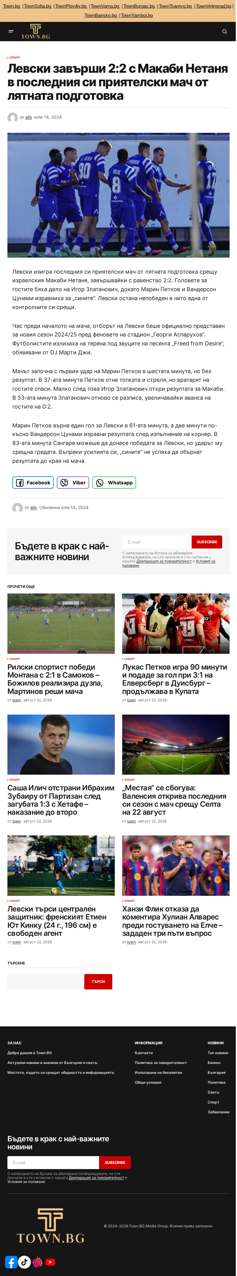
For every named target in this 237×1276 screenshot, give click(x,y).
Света (213, 1092)
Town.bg (12, 6)
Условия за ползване (26, 1181)
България (217, 1072)
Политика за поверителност (161, 1062)
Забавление (219, 1112)
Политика (217, 1082)
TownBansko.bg (101, 15)
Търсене (16, 963)
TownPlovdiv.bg (71, 6)
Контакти (144, 1052)
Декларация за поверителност (164, 561)
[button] (11, 31)
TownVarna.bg (105, 6)
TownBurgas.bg (139, 6)
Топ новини (218, 1052)
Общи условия (148, 1082)
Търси (98, 981)
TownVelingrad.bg (213, 6)
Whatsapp (120, 482)
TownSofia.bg (38, 6)
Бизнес (214, 1062)
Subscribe (207, 542)
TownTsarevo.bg (176, 6)
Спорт (15, 57)
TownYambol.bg (137, 15)
